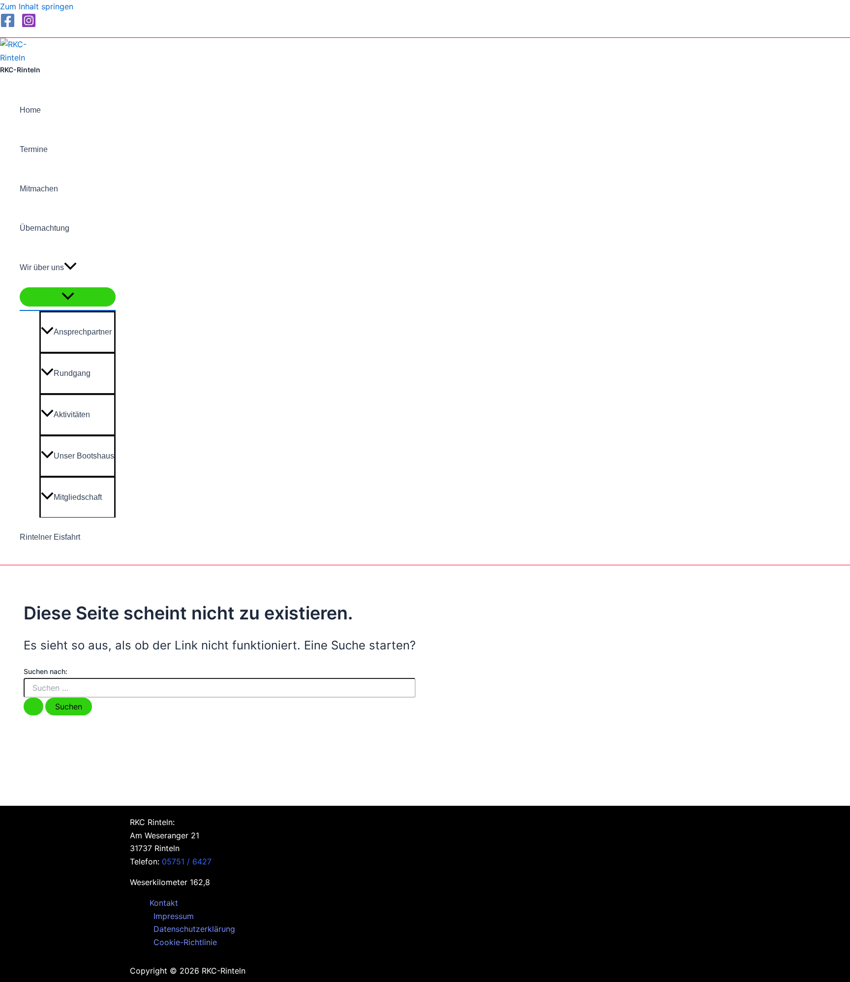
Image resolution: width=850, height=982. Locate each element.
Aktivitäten (72, 414)
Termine (34, 149)
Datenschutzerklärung (194, 929)
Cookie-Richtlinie (185, 942)
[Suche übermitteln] (33, 706)
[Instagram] (28, 25)
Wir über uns (42, 267)
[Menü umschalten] (68, 297)
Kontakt (164, 903)
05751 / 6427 (187, 861)
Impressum (173, 916)
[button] (70, 267)
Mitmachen (39, 188)
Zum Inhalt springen (36, 6)
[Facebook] (7, 25)
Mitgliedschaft (78, 497)
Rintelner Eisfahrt (50, 537)
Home (30, 110)
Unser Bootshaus (84, 456)
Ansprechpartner (83, 332)
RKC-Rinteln (20, 69)
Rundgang (72, 373)
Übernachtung (44, 228)
